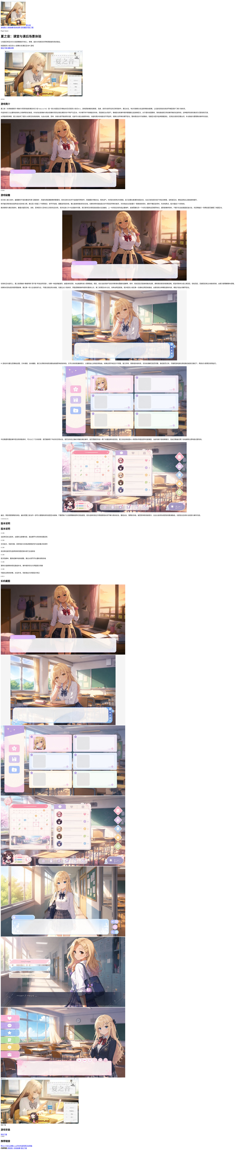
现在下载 (30, 27)
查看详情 (10, 48)
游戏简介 (4, 27)
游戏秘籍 (10, 27)
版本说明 (17, 27)
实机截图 (24, 27)
